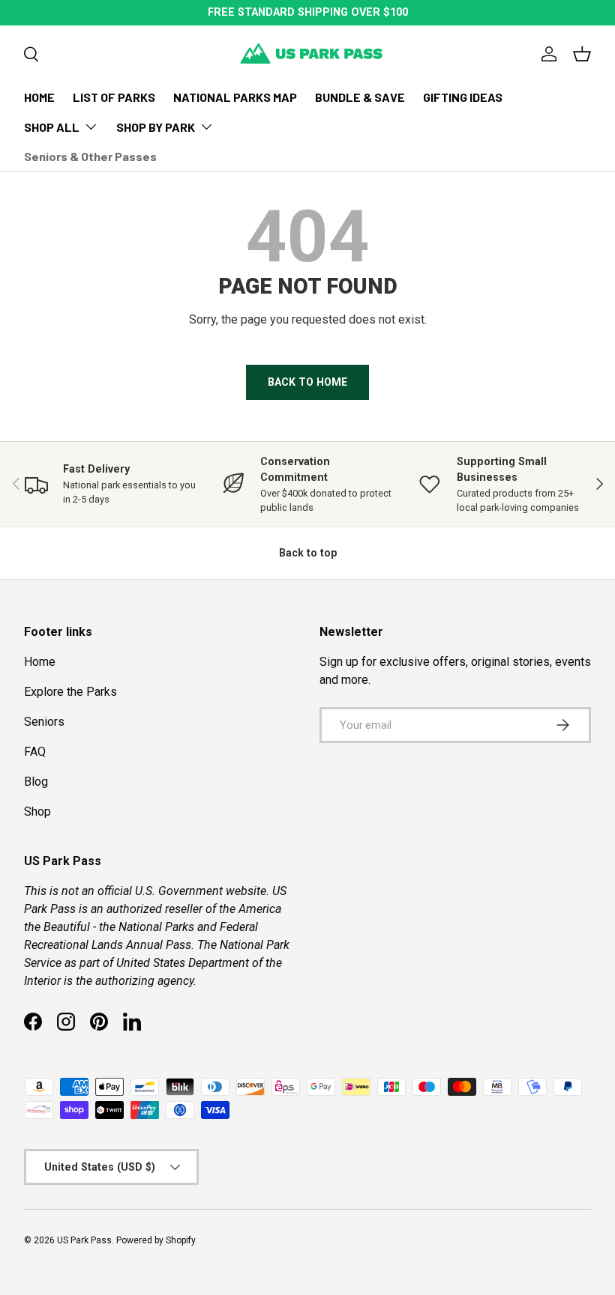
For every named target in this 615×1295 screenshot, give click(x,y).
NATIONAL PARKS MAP (235, 97)
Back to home (307, 382)
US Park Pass (84, 1240)
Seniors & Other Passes (90, 156)
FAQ (35, 751)
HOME (39, 97)
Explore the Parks (70, 692)
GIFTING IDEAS (462, 97)
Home (40, 662)
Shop (37, 811)
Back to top (308, 553)
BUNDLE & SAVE (360, 97)
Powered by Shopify (156, 1240)
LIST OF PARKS (114, 97)
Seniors (44, 722)
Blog (36, 781)
